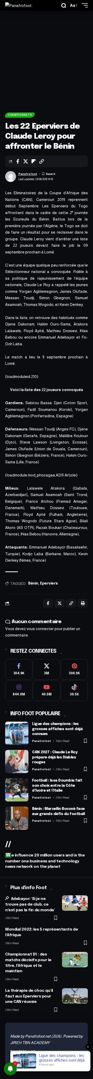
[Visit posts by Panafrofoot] (10, 176)
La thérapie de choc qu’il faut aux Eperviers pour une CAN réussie (29, 996)
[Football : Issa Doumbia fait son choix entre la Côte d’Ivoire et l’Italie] (16, 789)
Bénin (33, 583)
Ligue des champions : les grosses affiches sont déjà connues (57, 729)
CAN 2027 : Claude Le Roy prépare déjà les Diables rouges (54, 757)
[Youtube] (46, 690)
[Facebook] (18, 669)
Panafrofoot (27, 173)
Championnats (20, 114)
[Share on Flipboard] (33, 161)
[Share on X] (25, 161)
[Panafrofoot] (18, 5)
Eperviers (49, 583)
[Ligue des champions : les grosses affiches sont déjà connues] (16, 733)
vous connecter (40, 628)
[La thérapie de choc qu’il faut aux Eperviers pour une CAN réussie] (75, 996)
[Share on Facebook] (17, 161)
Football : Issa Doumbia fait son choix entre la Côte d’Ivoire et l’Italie (57, 785)
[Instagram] (18, 690)
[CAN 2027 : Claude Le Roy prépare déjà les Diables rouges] (16, 761)
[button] (63, 5)
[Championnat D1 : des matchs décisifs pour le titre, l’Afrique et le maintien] (75, 959)
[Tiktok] (74, 690)
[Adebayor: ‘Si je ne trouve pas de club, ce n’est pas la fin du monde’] (75, 903)
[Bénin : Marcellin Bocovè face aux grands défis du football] (16, 818)
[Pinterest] (74, 669)
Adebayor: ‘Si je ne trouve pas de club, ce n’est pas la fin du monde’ (30, 904)
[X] (46, 669)
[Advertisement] (46, 59)
